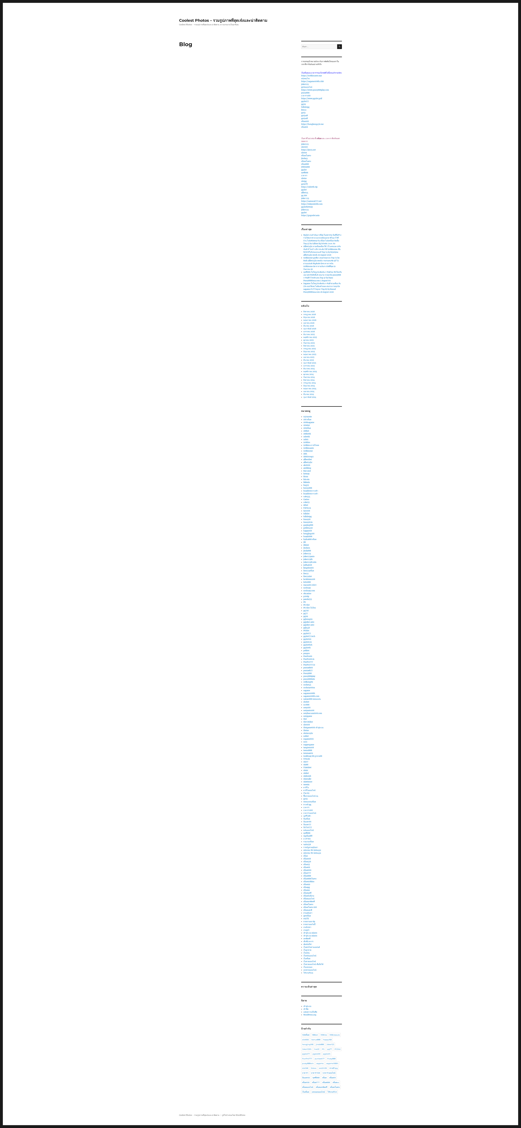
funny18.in (308, 522)
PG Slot (306, 605)
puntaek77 (308, 670)
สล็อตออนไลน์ (308, 899)
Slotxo (306, 730)
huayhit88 (307, 536)
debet (305, 505)
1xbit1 (305, 439)
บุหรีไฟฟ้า (307, 816)
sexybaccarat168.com (312, 713)
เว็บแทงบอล (307, 967)
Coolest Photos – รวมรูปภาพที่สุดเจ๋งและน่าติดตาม (223, 20)
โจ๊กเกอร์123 (308, 973)
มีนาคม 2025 (308, 360)
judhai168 (307, 565)
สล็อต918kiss (308, 881)
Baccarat (307, 471)
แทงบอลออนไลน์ (318, 1092)
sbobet (306, 702)
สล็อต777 (307, 873)
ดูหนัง (303, 113)
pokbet (306, 650)
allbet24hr (307, 462)
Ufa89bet (307, 767)
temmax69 (308, 753)
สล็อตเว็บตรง (306, 155)
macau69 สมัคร (309, 585)
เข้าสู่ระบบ (307, 1006)
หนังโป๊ (306, 919)
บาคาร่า (304, 175)
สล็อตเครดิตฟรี (309, 901)
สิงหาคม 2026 (309, 311)
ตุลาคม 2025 (308, 340)
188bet (306, 431)
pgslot (304, 170)
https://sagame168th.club (312, 81)
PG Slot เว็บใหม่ (309, 608)
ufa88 (305, 764)
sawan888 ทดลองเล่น (312, 699)
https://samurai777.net (311, 201)
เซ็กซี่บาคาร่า (308, 941)
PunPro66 (307, 656)
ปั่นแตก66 (307, 822)
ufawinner (307, 782)
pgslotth (307, 648)
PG (304, 602)
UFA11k (306, 759)
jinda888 (307, 551)
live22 (303, 110)
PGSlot (306, 630)
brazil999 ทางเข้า (310, 491)
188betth (307, 434)
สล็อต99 (306, 884)
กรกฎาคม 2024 (309, 383)
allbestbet (307, 459)
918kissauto (308, 448)
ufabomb (307, 776)
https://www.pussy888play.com (315, 90)
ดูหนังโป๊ (304, 184)
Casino (306, 499)
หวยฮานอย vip (309, 921)
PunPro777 (308, 662)
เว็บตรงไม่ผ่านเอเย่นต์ (311, 947)
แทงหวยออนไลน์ (309, 970)
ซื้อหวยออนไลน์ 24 (310, 796)
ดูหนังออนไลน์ (306, 87)
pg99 (303, 104)
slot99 (304, 153)
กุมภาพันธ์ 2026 (309, 329)
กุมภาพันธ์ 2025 (309, 363)
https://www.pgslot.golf (311, 98)
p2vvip (306, 596)
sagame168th (309, 693)
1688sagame (308, 422)
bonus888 (307, 488)
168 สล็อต (307, 419)
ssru (305, 742)
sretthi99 (323, 1068)
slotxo (304, 178)
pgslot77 (305, 101)
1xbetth (306, 437)
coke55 (306, 502)
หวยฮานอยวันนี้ (309, 924)
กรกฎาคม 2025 (309, 349)
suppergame (308, 745)
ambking (307, 468)
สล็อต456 (307, 861)
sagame (306, 690)
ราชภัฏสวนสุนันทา (310, 847)
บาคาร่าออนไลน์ (309, 813)
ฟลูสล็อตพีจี (307, 836)
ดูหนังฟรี (304, 115)
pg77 (305, 613)
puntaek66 (308, 668)
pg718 (306, 610)
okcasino (307, 593)
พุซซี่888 (304, 173)
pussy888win (309, 679)
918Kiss (306, 442)
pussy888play (309, 676)
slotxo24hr (308, 733)
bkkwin (306, 482)
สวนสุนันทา (307, 913)
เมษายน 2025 (308, 357)
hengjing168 (308, 533)
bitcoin (306, 479)
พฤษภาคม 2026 (309, 320)
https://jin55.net (308, 150)
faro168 (306, 511)
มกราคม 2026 (309, 331)
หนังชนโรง (305, 78)
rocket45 (307, 685)
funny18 (306, 519)
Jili (304, 542)
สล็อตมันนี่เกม (308, 896)
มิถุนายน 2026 (309, 317)
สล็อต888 (305, 164)
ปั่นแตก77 (307, 824)
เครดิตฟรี (306, 938)
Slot (305, 719)
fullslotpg (305, 107)
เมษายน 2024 (308, 391)
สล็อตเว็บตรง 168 (310, 907)
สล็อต (305, 856)
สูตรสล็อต (307, 916)
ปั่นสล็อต (306, 819)
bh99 (305, 476)
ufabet (306, 773)
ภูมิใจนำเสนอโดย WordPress (233, 1115)
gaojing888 (308, 525)
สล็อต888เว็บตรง (309, 879)
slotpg (304, 181)
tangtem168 (308, 747)
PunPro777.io (309, 665)
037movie (307, 417)
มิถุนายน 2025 (309, 351)
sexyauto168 (308, 710)
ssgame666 (308, 739)
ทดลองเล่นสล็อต (309, 802)
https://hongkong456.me (312, 124)
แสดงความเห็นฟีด (310, 1012)
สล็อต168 (305, 121)
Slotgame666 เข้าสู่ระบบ (313, 727)
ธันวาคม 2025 (309, 334)
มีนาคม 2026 (308, 326)
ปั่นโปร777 (307, 827)
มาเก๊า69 (307, 839)
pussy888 (305, 93)
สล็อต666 (307, 870)
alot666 (306, 465)
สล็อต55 (306, 864)
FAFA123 (307, 508)
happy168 (307, 531)
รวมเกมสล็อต (308, 841)
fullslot (306, 514)
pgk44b (306, 628)
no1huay (307, 588)
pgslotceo (307, 642)
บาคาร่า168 (305, 96)
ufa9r (305, 770)
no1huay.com (309, 591)
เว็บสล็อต (306, 958)
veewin (306, 784)
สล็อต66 (304, 127)
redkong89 (308, 682)
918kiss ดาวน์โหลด (311, 445)
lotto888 (307, 582)
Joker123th (307, 1049)
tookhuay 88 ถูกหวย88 (312, 756)
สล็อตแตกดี (307, 910)
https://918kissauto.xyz (311, 76)
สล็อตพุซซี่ (307, 893)
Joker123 (307, 553)
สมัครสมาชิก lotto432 (312, 850)
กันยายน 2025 (309, 343)
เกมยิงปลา (307, 927)
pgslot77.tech (309, 636)
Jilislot (306, 545)
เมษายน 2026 (308, 323)
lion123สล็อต (308, 571)
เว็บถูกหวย (307, 950)
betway (306, 474)
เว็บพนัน (306, 953)
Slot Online (308, 722)
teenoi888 (307, 750)
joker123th (308, 559)
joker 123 (305, 198)
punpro (306, 653)
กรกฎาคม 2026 (309, 314)
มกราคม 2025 (309, 366)
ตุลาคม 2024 (308, 374)
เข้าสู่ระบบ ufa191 (310, 933)
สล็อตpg (306, 887)
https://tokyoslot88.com (312, 204)
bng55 (306, 485)
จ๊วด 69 (306, 793)
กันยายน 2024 (309, 377)
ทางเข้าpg (307, 804)
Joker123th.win (309, 562)
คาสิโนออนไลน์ (309, 790)
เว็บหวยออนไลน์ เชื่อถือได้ (313, 964)
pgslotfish (307, 645)
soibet (306, 736)
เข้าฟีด (305, 1009)
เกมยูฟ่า (306, 930)
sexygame (307, 716)
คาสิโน (306, 787)
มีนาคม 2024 (308, 394)
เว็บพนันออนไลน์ (309, 956)
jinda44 (304, 158)
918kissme (308, 451)
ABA (305, 454)
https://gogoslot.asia (310, 215)
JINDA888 (305, 167)
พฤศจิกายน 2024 (310, 371)
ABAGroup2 (308, 456)
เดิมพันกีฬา (307, 944)
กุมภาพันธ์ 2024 (309, 397)
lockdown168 (309, 579)
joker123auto (308, 556)
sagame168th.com (311, 696)
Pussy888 (307, 673)
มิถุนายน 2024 (309, 386)
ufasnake (307, 779)
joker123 (305, 84)
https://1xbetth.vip (309, 187)
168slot (306, 425)
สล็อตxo (306, 890)
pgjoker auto (308, 622)
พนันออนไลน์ (308, 830)
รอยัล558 (307, 844)
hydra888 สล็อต (309, 539)
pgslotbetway (307, 207)
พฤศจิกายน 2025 (310, 337)
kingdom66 (308, 568)
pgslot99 (307, 639)
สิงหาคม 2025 (309, 346)
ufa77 (305, 762)
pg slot (304, 195)
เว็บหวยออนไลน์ (309, 961)
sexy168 (306, 707)
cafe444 (306, 496)
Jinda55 (306, 548)
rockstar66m (309, 687)
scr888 (306, 705)
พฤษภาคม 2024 (309, 388)
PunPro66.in (308, 659)
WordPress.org (309, 1015)
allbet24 (304, 192)
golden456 (308, 528)
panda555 (307, 599)
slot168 (304, 147)
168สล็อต (307, 428)
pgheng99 (307, 619)
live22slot (307, 576)
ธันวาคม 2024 (309, 368)
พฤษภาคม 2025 (309, 354)
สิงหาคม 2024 (309, 380)
